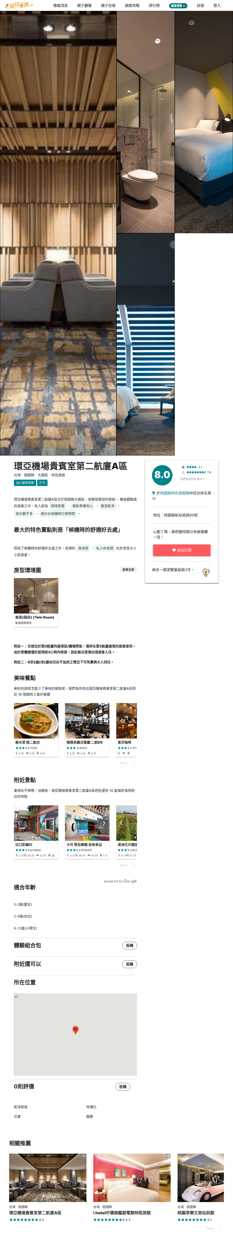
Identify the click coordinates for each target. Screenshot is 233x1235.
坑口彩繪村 (23, 844)
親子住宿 (108, 5)
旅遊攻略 (132, 5)
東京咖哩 (124, 742)
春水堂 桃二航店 (27, 742)
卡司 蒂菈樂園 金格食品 (84, 844)
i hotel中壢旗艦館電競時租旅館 (122, 1212)
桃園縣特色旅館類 (174, 493)
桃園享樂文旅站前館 (195, 1212)
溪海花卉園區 (128, 844)
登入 (217, 5)
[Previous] (19, 596)
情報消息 (60, 5)
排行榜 (154, 5)
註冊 (200, 5)
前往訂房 (184, 550)
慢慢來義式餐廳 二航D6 (84, 742)
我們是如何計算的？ (192, 479)
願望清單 (178, 6)
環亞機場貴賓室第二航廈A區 (35, 1212)
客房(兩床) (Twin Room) (34, 617)
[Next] (53, 596)
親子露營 (84, 5)
